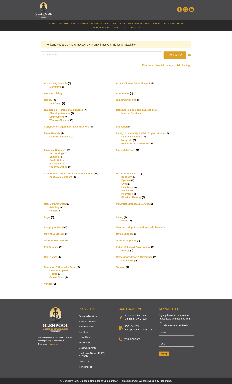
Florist (53, 273)
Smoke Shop (56, 277)
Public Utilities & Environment (133, 247)
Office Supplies (125, 234)
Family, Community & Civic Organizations (140, 133)
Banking (54, 156)
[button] (179, 9)
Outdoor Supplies (126, 240)
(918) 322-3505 (132, 339)
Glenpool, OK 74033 (136, 318)
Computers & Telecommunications (136, 110)
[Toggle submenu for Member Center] (107, 23)
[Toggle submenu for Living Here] (141, 23)
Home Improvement (55, 204)
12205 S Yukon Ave (135, 315)
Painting (54, 207)
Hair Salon (55, 103)
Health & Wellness (126, 173)
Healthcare (127, 187)
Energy (125, 250)
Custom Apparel (58, 270)
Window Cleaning (59, 120)
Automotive (122, 93)
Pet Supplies (51, 247)
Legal (47, 217)
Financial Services (54, 150)
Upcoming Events (87, 348)
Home (124, 220)
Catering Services (59, 136)
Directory (147, 65)
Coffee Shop (128, 260)
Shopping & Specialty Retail (60, 267)
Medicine (126, 190)
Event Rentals (52, 133)
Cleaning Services (59, 113)
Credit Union (56, 160)
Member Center (86, 327)
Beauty (48, 100)
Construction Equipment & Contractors (66, 126)
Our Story (83, 332)
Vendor (48, 284)
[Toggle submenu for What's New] (158, 23)
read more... (53, 344)
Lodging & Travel (54, 227)
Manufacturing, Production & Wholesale (139, 227)
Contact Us (84, 361)
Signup (164, 354)
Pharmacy (127, 194)
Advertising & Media (55, 83)
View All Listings (164, 65)
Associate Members (60, 177)
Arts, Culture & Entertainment (133, 83)
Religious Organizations (135, 143)
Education (122, 126)
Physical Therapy (131, 197)
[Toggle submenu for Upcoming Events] (182, 23)
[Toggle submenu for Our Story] (124, 23)
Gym (124, 183)
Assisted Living (53, 93)
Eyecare (126, 180)
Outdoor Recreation (55, 240)
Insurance (55, 163)
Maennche (165, 381)
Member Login (86, 367)
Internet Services (131, 113)
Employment (56, 116)
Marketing (55, 86)
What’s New (84, 343)
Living (119, 217)
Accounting (56, 153)
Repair (53, 210)
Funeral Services (125, 150)
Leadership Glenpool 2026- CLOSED (92, 354)
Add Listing (183, 65)
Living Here (84, 337)
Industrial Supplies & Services (133, 204)
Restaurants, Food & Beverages (134, 257)
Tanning (120, 267)
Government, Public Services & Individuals (68, 173)
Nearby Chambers (131, 136)
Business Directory (88, 316)
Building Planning (126, 100)
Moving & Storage (54, 234)
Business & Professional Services (63, 110)
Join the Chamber (87, 321)
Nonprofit (126, 140)
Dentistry (126, 177)
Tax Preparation (58, 167)
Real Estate (50, 257)
